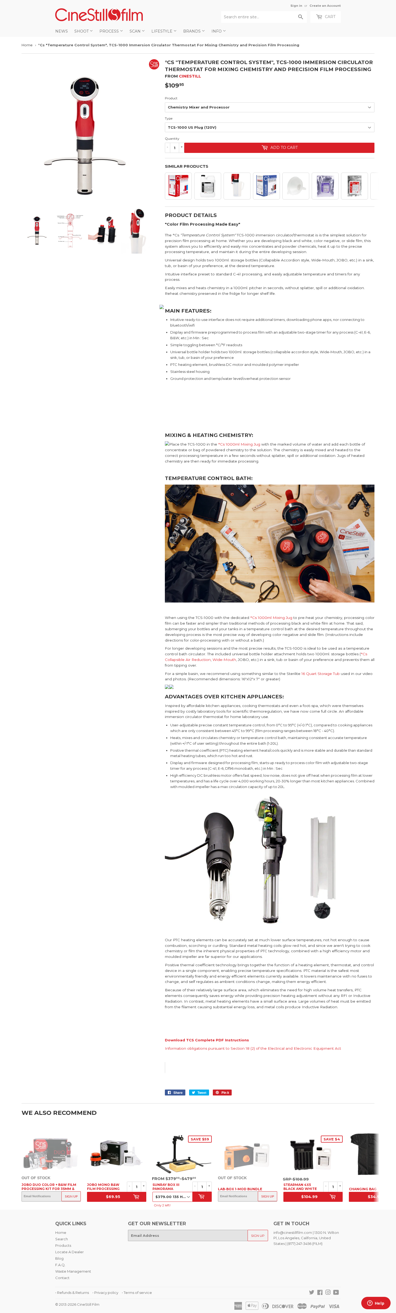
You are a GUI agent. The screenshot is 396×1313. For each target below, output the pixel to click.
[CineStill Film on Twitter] (311, 1293)
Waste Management (73, 1271)
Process (109, 31)
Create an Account (325, 6)
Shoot (82, 31)
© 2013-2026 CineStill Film (77, 1304)
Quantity (172, 138)
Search (61, 1239)
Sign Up (71, 1196)
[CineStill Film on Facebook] (320, 1293)
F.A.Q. (60, 1265)
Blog (59, 1258)
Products (63, 1245)
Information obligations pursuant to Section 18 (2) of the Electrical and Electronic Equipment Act (253, 1048)
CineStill (190, 76)
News (61, 31)
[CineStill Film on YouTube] (336, 1293)
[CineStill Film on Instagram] (328, 1293)
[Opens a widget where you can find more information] (376, 1303)
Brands (192, 31)
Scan (136, 31)
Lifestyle (162, 31)
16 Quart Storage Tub (320, 673)
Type (168, 118)
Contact (62, 1278)
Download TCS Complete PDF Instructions (207, 1040)
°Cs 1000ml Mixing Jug (239, 444)
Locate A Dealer (69, 1252)
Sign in (296, 6)
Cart (329, 16)
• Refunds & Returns (72, 1292)
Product (171, 98)
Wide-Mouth (224, 659)
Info (217, 31)
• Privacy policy (105, 1292)
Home (27, 45)
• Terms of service (137, 1292)
